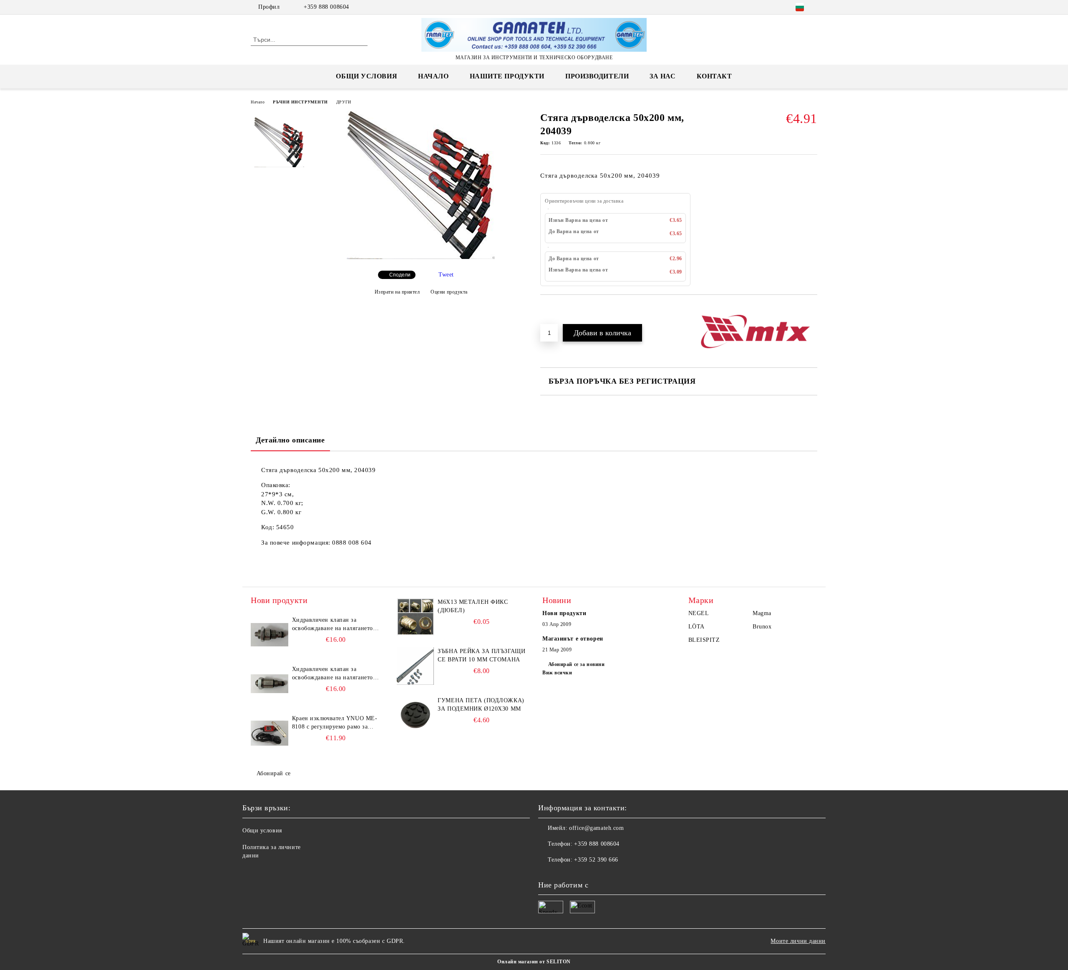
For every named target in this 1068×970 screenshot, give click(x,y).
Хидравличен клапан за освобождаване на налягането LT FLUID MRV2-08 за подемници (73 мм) (332, 674)
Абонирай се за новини (576, 664)
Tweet (446, 274)
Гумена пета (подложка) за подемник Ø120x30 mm (481, 704)
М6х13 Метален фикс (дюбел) (473, 606)
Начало (433, 76)
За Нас (662, 76)
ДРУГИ (343, 102)
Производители (597, 76)
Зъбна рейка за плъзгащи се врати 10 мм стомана (481, 655)
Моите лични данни (798, 941)
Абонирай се (274, 773)
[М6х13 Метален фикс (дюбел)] (415, 617)
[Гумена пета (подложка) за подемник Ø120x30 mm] (415, 715)
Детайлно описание (290, 440)
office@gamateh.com (596, 828)
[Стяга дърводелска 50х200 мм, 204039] (421, 257)
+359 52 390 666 (596, 860)
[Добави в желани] (556, 309)
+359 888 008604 (326, 7)
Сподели (400, 275)
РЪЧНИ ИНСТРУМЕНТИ (300, 102)
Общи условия (366, 76)
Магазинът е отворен (572, 639)
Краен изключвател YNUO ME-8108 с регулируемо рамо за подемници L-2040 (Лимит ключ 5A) (335, 723)
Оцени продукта (449, 292)
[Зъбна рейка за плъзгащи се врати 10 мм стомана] (415, 666)
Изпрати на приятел (397, 292)
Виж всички (557, 673)
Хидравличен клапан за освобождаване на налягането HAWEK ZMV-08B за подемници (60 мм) (332, 625)
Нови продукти (564, 613)
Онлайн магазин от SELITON (534, 962)
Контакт (714, 76)
